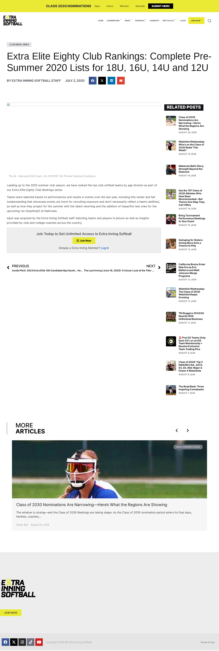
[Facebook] (5, 642)
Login (183, 21)
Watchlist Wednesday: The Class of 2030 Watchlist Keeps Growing (192, 293)
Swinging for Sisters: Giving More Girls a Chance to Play (191, 242)
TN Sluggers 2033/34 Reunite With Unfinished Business (191, 316)
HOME (100, 21)
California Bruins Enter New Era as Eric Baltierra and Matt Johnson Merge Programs (192, 270)
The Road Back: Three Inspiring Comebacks (191, 388)
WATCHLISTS (168, 21)
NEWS (127, 21)
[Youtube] (39, 642)
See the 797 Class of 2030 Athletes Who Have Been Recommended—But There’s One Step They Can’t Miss (192, 197)
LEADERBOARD (113, 21)
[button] (92, 80)
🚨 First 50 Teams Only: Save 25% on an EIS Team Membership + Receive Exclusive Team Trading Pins (192, 343)
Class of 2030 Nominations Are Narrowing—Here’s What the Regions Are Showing (191, 123)
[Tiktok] (30, 642)
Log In (105, 248)
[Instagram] (22, 642)
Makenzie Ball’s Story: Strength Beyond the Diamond (191, 168)
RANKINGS (140, 21)
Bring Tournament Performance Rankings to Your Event (192, 218)
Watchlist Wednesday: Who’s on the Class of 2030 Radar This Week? (192, 146)
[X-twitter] (14, 642)
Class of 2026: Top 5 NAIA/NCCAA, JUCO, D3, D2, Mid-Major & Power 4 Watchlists (191, 366)
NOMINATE (154, 21)
